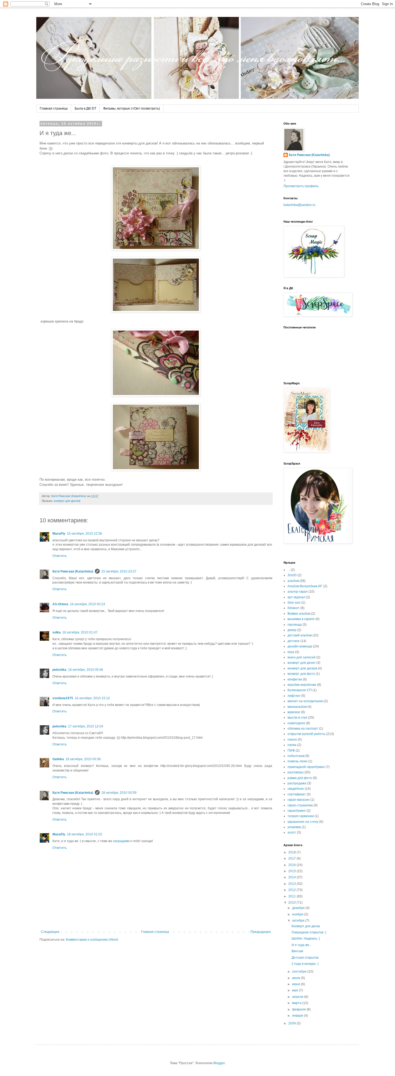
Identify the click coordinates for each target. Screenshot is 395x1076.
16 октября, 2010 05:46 (85, 670)
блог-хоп (294, 602)
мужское (294, 712)
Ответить (59, 556)
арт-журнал (296, 597)
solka (56, 632)
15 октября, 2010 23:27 (119, 571)
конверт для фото (301, 674)
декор (292, 630)
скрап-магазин (299, 800)
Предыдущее (260, 932)
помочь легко (297, 761)
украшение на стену (303, 822)
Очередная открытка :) (309, 932)
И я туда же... (302, 945)
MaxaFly (58, 533)
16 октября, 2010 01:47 (80, 632)
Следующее (50, 932)
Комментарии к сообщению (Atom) (92, 939)
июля (296, 978)
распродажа (297, 783)
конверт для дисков (67, 500)
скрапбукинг (297, 811)
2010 (292, 902)
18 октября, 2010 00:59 (119, 793)
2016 (292, 865)
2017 (292, 858)
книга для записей (301, 657)
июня (296, 984)
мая (295, 990)
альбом (293, 581)
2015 (292, 871)
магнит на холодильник (305, 701)
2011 (292, 896)
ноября (298, 914)
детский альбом (300, 635)
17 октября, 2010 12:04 (85, 726)
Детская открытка (305, 957)
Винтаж (297, 951)
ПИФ (291, 750)
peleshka (59, 670)
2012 (292, 890)
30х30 (292, 575)
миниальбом (297, 707)
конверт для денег (301, 663)
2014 (292, 877)
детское (294, 641)
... (289, 570)
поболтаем (296, 756)
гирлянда (295, 624)
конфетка (295, 679)
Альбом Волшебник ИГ (305, 586)
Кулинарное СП (300, 690)
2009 (292, 1023)
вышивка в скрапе (301, 619)
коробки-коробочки (302, 685)
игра (291, 652)
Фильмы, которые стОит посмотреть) (131, 108)
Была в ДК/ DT (85, 108)
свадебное (296, 789)
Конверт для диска (306, 926)
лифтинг (294, 696)
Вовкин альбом (299, 613)
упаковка (294, 827)
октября (298, 920)
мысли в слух (297, 717)
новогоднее (296, 723)
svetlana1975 (62, 698)
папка (292, 745)
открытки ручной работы (306, 734)
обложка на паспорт (303, 728)
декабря (299, 908)
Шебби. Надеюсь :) (306, 938)
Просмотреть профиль (300, 186)
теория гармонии (301, 816)
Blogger (219, 1063)
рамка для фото (300, 778)
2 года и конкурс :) (305, 964)
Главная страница (54, 108)
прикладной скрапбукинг (306, 767)
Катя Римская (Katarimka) (72, 571)
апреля (298, 997)
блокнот (294, 608)
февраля (299, 1009)
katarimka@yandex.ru (299, 205)
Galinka (58, 759)
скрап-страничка (300, 805)
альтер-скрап (298, 591)
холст (292, 832)
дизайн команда (300, 646)
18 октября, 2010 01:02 (84, 834)
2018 (292, 852)
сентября (299, 971)
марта (297, 1003)
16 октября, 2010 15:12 (92, 698)
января (298, 1015)
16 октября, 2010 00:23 (87, 604)
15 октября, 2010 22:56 (84, 533)
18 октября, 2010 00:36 (83, 759)
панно (292, 739)
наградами (121, 841)
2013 (292, 884)
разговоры (296, 772)
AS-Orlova (60, 604)
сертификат (297, 794)
